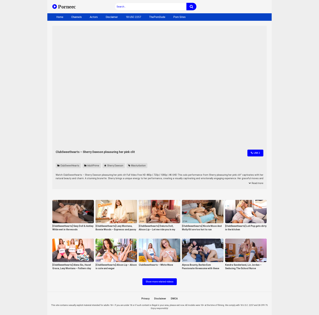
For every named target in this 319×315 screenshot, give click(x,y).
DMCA (174, 298)
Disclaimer (112, 17)
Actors (94, 17)
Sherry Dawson (115, 165)
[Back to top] (307, 305)
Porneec (66, 7)
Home (59, 17)
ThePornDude (157, 17)
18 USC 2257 (133, 17)
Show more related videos (159, 281)
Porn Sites (179, 17)
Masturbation (138, 165)
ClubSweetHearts (69, 165)
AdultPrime (93, 165)
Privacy (145, 298)
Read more (257, 183)
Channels (76, 17)
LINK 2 (256, 153)
